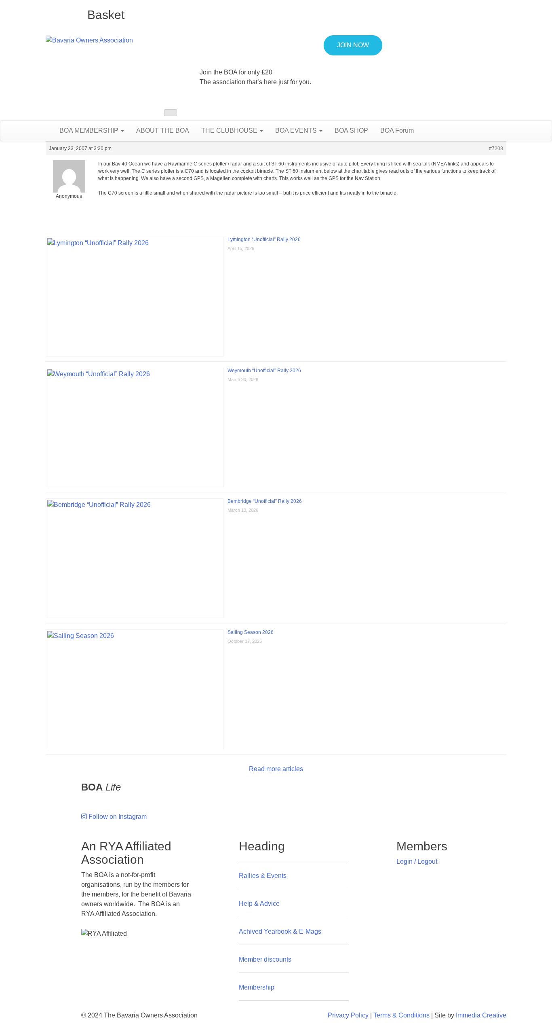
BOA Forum (397, 130)
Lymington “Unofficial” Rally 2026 (264, 239)
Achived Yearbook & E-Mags (280, 931)
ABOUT (162, 130)
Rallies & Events (263, 875)
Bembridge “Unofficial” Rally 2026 (265, 501)
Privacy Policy (348, 1015)
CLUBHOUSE (230, 130)
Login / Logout (416, 861)
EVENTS (296, 130)
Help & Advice (259, 903)
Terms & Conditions (401, 1015)
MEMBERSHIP (89, 130)
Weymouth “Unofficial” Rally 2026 (264, 370)
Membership (256, 987)
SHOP (351, 130)
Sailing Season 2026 (251, 632)
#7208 (496, 148)
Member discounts (265, 959)
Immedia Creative (481, 1015)
